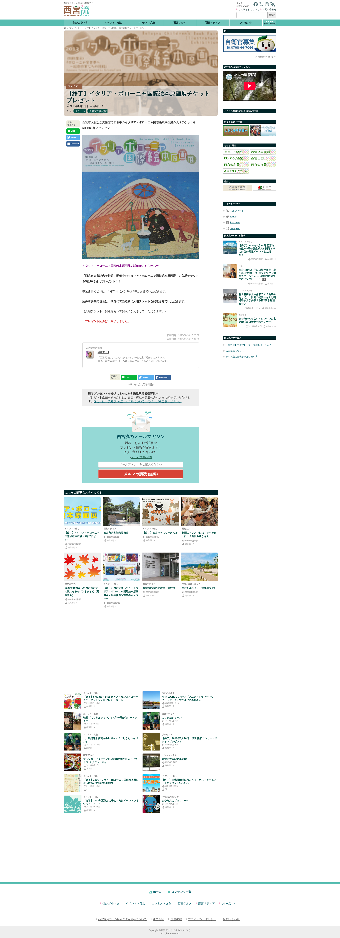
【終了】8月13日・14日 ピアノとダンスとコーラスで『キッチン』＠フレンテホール (110, 698)
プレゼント (246, 22)
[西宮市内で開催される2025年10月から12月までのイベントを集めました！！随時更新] (82, 567)
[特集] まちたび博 (170, 797)
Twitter (233, 216)
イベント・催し (113, 22)
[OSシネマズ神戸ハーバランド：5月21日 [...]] (72, 742)
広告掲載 (176, 919)
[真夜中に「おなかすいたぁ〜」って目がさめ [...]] (72, 700)
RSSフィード (237, 210)
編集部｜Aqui (270, 308)
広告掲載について (264, 57)
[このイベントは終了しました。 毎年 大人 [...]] (82, 511)
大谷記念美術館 (98, 111)
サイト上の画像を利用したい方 (242, 356)
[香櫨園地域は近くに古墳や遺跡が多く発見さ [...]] (160, 567)
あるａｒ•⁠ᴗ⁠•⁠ (271, 326)
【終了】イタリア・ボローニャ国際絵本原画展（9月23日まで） (82, 536)
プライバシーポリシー (202, 919)
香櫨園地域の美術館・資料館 (159, 587)
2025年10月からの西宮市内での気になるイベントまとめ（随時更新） (82, 591)
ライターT (150, 595)
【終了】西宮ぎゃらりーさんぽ (160, 532)
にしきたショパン (172, 717)
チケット (80, 111)
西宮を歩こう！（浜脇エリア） (199, 587)
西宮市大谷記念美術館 (116, 532)
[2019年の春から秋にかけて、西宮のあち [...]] (72, 721)
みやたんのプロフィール (175, 800)
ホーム (157, 891)
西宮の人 (186, 528)
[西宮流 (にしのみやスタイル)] (65, 28)
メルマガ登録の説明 (141, 457)
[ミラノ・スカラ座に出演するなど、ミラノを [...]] (151, 742)
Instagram (235, 228)
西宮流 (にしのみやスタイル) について (122, 919)
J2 (87, 789)
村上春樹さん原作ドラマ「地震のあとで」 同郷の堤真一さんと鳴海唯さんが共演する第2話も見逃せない (257, 299)
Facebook (235, 222)
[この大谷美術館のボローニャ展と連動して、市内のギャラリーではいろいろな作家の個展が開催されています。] (160, 511)
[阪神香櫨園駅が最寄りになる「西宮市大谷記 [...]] (151, 762)
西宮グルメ (180, 22)
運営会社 (158, 919)
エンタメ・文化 (146, 22)
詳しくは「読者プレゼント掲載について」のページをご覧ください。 (138, 401)
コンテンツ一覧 (181, 891)
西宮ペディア (212, 22)
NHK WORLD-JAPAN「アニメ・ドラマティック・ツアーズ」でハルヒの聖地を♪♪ (188, 698)
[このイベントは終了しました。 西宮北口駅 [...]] (151, 783)
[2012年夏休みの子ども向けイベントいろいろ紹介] (72, 804)
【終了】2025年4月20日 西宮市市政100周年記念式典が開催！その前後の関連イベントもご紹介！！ (257, 250)
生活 (241, 266)
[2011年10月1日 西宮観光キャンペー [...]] (151, 804)
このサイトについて (248, 9)
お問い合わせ (269, 9)
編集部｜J (98, 106)
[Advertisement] (166, 10)
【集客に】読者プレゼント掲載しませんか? (248, 345)
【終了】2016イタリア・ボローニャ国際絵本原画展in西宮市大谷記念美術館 (110, 781)
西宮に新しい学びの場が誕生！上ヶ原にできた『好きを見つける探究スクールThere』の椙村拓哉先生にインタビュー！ (257, 274)
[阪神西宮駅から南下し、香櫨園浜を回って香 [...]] (199, 567)
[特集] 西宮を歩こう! (191, 584)
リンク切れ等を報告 (142, 384)
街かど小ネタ (80, 22)
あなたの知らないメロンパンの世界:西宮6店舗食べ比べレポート (257, 320)
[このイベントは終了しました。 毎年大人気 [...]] (72, 783)
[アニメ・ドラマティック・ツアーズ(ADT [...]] (151, 700)
